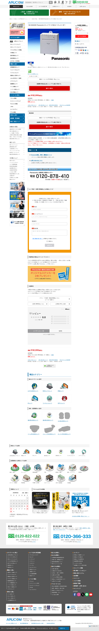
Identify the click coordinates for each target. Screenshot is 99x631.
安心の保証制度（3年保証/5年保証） (59, 586)
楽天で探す (49, 88)
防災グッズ (32, 575)
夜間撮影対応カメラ (14, 67)
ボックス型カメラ (11, 596)
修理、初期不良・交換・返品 (58, 588)
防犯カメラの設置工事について (58, 579)
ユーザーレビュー (38, 331)
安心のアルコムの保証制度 (65, 105)
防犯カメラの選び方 (78, 557)
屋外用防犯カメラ (14, 55)
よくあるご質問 (13, 171)
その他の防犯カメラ (63, 421)
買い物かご (77, 41)
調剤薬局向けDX (13, 146)
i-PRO (11, 106)
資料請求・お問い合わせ (80, 586)
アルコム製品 (13, 98)
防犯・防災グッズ (15, 121)
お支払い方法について (32, 105)
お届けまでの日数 (56, 574)
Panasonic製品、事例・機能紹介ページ (41, 154)
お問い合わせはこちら (36, 160)
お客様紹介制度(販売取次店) (58, 557)
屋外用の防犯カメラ (33, 420)
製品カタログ (12, 179)
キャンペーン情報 (78, 568)
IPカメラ (30, 403)
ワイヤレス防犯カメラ (12, 578)
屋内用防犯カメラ (14, 58)
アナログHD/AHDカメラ (13, 561)
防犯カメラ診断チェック (79, 554)
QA (60, 331)
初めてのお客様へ (56, 566)
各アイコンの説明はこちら (33, 73)
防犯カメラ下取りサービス (57, 590)
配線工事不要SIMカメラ (15, 154)
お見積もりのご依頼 (14, 177)
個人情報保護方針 (24, 623)
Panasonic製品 (14, 103)
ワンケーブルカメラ (14, 69)
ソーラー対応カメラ (14, 89)
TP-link (31, 587)
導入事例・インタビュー (80, 570)
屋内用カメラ (10, 565)
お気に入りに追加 (33, 76)
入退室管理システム (14, 148)
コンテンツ (76, 552)
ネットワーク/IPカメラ (12, 557)
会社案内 (69, 6)
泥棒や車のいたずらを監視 (15, 129)
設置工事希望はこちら (38, 304)
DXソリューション (14, 144)
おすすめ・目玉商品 (14, 61)
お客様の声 (12, 175)
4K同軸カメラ (13, 52)
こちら (34, 541)
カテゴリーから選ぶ (12, 552)
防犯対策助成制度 (13, 166)
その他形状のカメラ (12, 600)
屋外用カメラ (10, 567)
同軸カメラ (61, 391)
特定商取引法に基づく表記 (37, 623)
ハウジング (32, 559)
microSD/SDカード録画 (15, 78)
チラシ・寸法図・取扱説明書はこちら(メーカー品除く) (49, 298)
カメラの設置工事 (43, 6)
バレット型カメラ (11, 598)
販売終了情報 (77, 583)
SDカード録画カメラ (12, 586)
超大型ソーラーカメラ (14, 152)
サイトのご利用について (11, 623)
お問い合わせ (83, 6)
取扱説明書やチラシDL (14, 173)
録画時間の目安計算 (78, 561)
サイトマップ (77, 588)
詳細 (52, 100)
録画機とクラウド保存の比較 (80, 565)
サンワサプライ (13, 109)
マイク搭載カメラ (14, 86)
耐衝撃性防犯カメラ (12, 580)
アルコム (32, 581)
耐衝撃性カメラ (13, 83)
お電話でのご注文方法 (56, 570)
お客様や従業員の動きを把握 (16, 134)
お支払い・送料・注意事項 (57, 572)
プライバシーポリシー (42, 628)
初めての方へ (12, 160)
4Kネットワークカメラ (15, 47)
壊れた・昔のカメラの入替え (16, 136)
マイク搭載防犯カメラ (12, 582)
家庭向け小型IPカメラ (15, 75)
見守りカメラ (61, 403)
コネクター (32, 563)
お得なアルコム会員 (56, 581)
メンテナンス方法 (78, 563)
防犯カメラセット (47, 391)
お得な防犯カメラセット (13, 554)
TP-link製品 (13, 112)
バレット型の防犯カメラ (49, 434)
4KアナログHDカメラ (12, 563)
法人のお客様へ (55, 555)
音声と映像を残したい (14, 131)
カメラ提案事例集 (13, 164)
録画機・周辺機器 (15, 118)
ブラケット (32, 561)
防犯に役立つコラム (79, 573)
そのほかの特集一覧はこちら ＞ (80, 516)
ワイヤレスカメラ (14, 72)
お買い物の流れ (55, 568)
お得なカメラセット (18, 41)
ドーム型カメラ (11, 594)
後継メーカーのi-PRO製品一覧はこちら (49, 79)
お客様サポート (56, 6)
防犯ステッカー (33, 569)
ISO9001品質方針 (51, 623)
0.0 (44, 317)
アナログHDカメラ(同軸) (16, 49)
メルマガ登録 (77, 580)
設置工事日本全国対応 (53, 105)
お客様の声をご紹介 (61, 304)
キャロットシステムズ (15, 101)
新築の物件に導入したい (15, 138)
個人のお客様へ (55, 552)
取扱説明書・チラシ (56, 592)
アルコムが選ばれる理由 (57, 577)
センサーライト (33, 567)
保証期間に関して (13, 168)
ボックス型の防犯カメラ (64, 434)
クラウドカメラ (13, 81)
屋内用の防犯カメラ (48, 420)
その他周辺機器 (33, 573)
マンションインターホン (15, 150)
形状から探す (13, 115)
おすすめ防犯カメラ (33, 391)
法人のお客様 (29, 6)
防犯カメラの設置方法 (79, 559)
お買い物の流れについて (43, 105)
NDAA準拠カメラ (14, 92)
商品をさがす (16, 6)
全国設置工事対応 (13, 170)
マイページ (76, 578)
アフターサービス (56, 583)
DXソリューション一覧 (57, 563)
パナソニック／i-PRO (34, 583)
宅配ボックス (33, 571)
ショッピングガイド (14, 162)
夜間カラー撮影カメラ (12, 572)
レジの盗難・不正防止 (14, 133)
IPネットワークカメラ (15, 44)
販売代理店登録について (57, 561)
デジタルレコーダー (34, 554)
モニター (32, 557)
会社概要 (76, 575)
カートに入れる (82, 36)
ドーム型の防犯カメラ (33, 434)
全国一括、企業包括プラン (57, 559)
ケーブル (32, 565)
